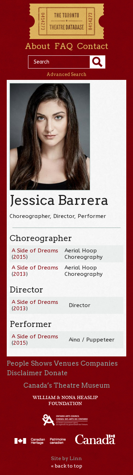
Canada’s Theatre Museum (66, 385)
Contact (92, 46)
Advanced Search (66, 74)
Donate (56, 373)
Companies (99, 363)
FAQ (63, 46)
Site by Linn (66, 458)
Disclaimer (24, 373)
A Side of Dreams (35, 250)
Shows (41, 363)
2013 (19, 274)
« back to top (66, 466)
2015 (19, 257)
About (37, 46)
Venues (66, 363)
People (18, 363)
